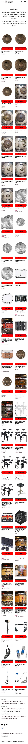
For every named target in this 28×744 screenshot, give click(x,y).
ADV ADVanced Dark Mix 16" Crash (7, 182)
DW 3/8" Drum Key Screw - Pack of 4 (20, 665)
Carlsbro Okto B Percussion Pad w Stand (6, 556)
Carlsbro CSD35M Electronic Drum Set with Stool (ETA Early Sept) (7, 448)
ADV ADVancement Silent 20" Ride (6, 286)
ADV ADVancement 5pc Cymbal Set (6, 235)
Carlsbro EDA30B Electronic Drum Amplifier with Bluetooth (20, 530)
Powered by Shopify (18, 733)
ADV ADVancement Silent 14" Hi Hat (20, 235)
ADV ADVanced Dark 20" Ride (20, 78)
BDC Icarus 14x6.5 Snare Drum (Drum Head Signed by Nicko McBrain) (20, 312)
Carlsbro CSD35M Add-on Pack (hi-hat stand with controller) (20, 422)
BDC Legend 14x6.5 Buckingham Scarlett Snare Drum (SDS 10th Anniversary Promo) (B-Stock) (7, 340)
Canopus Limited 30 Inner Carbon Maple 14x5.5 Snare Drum (6, 422)
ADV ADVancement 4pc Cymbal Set (20, 208)
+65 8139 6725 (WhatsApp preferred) (12, 709)
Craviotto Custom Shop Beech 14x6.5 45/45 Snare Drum (6, 584)
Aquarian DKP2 (18, 285)
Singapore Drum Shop (9, 733)
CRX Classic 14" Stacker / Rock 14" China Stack (20, 367)
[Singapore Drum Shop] (8, 2)
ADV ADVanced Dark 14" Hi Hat (6, 52)
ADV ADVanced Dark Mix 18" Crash (20, 182)
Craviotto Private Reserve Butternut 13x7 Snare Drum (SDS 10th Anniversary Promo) (20, 612)
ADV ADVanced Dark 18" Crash (6, 78)
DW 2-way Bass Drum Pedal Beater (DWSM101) (6, 640)
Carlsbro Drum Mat (5, 529)
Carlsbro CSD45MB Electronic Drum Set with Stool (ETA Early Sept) (6, 476)
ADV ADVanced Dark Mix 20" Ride (6, 208)
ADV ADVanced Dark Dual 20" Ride (6, 157)
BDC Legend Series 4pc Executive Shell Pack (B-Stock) (20, 339)
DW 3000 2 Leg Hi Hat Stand (7, 689)
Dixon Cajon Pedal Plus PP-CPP (20, 690)
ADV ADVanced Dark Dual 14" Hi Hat (20, 104)
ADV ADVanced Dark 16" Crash (20, 52)
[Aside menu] (2, 1)
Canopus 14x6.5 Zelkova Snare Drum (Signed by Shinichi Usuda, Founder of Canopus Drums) (20, 395)
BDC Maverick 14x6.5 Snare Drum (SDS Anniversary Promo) (6, 367)
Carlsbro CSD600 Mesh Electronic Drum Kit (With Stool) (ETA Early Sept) (6, 503)
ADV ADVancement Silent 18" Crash (20, 261)
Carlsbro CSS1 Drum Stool (20, 502)
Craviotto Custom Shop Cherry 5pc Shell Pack (19, 584)
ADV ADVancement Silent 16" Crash (6, 261)
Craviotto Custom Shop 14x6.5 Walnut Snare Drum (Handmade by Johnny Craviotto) (20, 557)
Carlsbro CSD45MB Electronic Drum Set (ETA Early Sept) (20, 448)
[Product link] (7, 43)
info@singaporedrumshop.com (10, 711)
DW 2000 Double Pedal (19, 639)
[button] (21, 1)
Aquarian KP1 (4, 310)
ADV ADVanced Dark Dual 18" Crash (20, 131)
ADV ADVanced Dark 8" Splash (6, 104)
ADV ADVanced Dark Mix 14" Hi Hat (20, 157)
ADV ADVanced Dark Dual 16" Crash (6, 131)
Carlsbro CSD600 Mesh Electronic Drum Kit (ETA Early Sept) (20, 476)
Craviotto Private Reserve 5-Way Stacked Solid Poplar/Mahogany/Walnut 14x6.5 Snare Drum (7, 612)
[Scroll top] (26, 742)
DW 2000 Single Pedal (5, 664)
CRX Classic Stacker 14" (6, 393)
